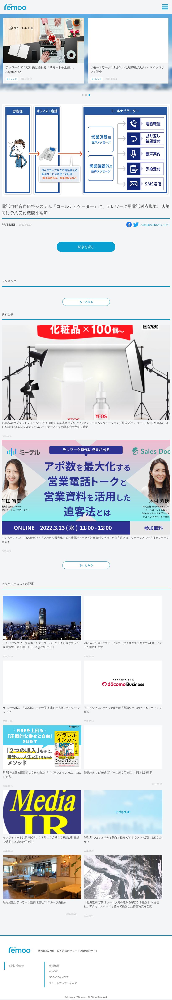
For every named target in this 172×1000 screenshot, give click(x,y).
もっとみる (86, 301)
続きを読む (86, 247)
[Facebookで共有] (129, 224)
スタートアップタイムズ (63, 983)
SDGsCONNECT (58, 977)
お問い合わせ (16, 965)
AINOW (53, 971)
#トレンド (12, 79)
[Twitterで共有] (136, 224)
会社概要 (54, 965)
